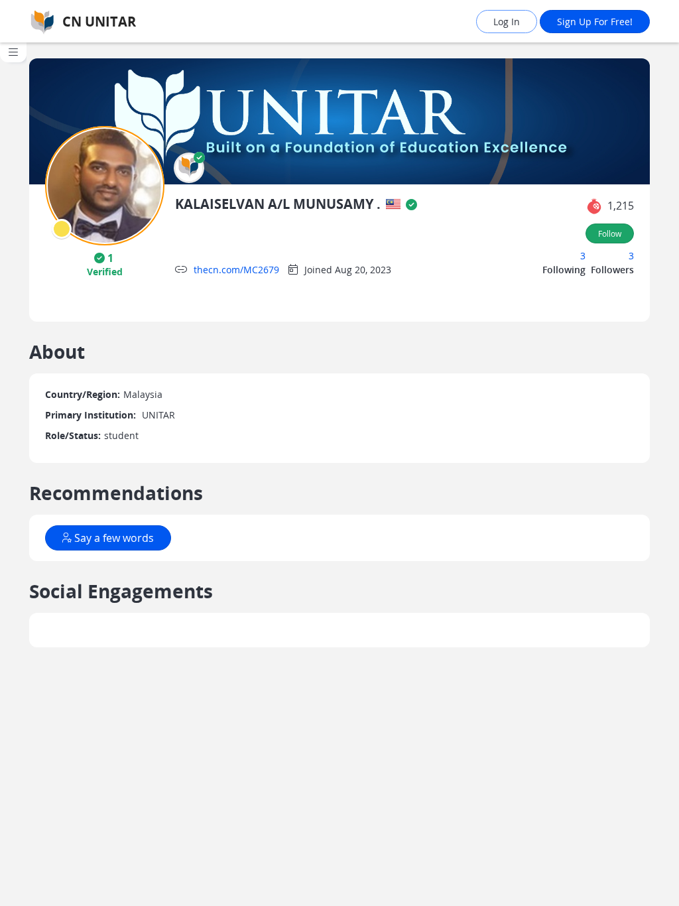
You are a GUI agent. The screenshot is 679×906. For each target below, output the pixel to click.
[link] (119, 21)
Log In (506, 21)
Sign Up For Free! (595, 21)
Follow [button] (609, 233)
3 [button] (583, 255)
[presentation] (62, 229)
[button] (189, 168)
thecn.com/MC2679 (236, 269)
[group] (13, 474)
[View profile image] (104, 184)
